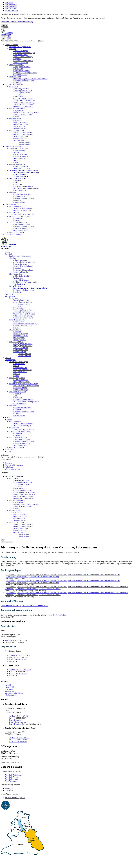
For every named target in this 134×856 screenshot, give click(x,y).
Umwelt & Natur (15, 77)
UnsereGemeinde (8, 253)
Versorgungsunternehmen (22, 133)
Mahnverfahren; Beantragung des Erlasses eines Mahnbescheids (24, 606)
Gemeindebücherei (20, 154)
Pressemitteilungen (20, 55)
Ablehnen (4, 25)
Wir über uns (18, 69)
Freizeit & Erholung (12, 204)
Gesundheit (17, 184)
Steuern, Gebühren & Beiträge (24, 103)
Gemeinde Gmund (11, 777)
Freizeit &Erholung (8, 419)
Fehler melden (10, 687)
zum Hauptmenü (11, 5)
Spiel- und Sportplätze (21, 168)
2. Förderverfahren (24, 144)
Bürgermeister (18, 111)
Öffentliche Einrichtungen (18, 148)
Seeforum (16, 160)
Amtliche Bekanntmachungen (24, 53)
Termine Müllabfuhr (20, 63)
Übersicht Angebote (20, 166)
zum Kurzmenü (10, 9)
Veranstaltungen (15, 206)
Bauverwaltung (18, 97)
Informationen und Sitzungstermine (26, 113)
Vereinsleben (14, 212)
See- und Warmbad (20, 158)
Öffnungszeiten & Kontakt (22, 99)
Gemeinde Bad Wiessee (13, 775)
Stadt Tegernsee (11, 781)
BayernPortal (60, 615)
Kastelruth (9, 788)
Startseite (8, 463)
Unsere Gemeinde (11, 45)
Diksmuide (9, 790)
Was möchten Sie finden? (10, 41)
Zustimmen (5, 27)
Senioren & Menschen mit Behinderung (23, 170)
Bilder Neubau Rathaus (13, 234)
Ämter (20, 95)
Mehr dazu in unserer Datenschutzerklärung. (17, 22)
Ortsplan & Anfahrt (20, 75)
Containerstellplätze (20, 139)
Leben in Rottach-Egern (13, 146)
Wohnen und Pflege (20, 176)
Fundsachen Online (20, 125)
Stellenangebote (19, 127)
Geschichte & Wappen (21, 71)
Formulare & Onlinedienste (23, 107)
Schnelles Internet (19, 140)
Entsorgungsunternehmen (22, 135)
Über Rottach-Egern (16, 65)
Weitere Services (15, 119)
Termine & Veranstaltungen (23, 57)
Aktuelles (12, 49)
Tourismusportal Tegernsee (15, 798)
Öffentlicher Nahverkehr (22, 194)
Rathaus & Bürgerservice (14, 85)
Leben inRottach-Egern (10, 359)
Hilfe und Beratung (20, 174)
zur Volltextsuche (11, 11)
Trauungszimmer (19, 129)
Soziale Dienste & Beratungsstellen (26, 188)
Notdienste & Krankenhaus (23, 61)
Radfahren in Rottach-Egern (23, 81)
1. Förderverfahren (24, 142)
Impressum (9, 689)
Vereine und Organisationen (23, 214)
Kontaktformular (18, 659)
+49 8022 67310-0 (19, 738)
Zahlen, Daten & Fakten (21, 67)
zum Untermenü (11, 7)
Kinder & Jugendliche (17, 164)
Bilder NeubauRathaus (10, 451)
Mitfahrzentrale (19, 202)
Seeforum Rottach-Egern (22, 210)
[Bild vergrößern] (67, 832)
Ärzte (15, 182)
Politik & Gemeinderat (17, 109)
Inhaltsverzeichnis (11, 695)
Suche (41, 41)
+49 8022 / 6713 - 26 (16, 640)
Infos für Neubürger (20, 123)
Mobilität (12, 192)
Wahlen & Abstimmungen (22, 115)
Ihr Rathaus (13, 87)
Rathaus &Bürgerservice (10, 295)
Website (15, 720)
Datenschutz (9, 691)
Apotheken (17, 180)
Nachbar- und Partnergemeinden (25, 73)
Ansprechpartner (24, 93)
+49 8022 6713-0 (18, 716)
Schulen (16, 152)
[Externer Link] (67, 805)
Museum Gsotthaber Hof (22, 156)
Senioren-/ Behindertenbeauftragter (26, 172)
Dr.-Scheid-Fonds (19, 190)
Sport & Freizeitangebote (18, 222)
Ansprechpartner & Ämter (22, 91)
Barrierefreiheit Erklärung (14, 693)
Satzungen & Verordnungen (23, 105)
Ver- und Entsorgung (16, 131)
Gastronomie (18, 218)
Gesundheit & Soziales (17, 178)
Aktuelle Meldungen (20, 51)
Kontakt (8, 685)
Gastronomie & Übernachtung (20, 216)
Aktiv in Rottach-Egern (21, 224)
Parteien (16, 117)
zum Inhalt (9, 3)
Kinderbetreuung (19, 150)
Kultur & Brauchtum (16, 232)
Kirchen (16, 162)
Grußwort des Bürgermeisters (20, 47)
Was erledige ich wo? (21, 89)
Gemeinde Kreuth (11, 779)
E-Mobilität (17, 83)
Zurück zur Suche (7, 542)
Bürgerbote (17, 59)
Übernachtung (18, 220)
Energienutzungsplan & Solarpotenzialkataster (30, 79)
